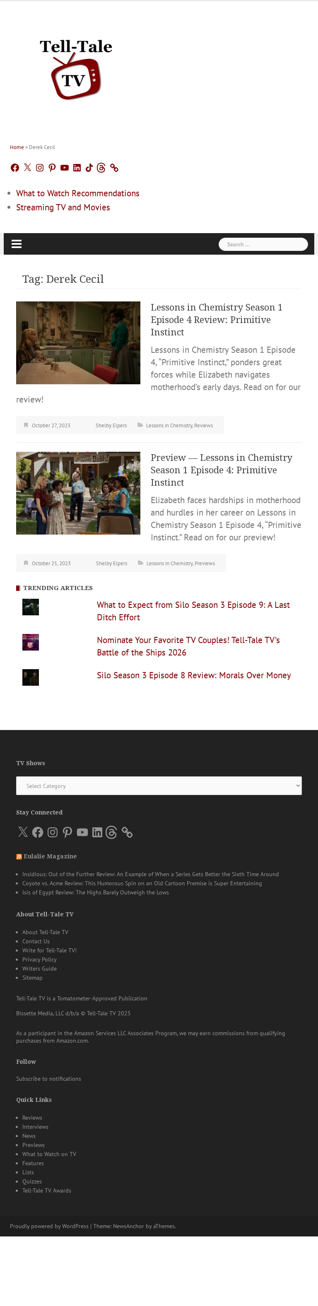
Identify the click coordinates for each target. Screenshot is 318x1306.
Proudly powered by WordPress (49, 1226)
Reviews (203, 425)
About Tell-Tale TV (45, 932)
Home (17, 147)
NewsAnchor (128, 1226)
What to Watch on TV (49, 1154)
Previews (205, 563)
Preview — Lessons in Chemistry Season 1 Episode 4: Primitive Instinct (221, 470)
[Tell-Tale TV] (76, 66)
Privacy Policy (39, 959)
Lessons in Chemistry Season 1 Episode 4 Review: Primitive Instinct (217, 319)
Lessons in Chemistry (169, 425)
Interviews (35, 1126)
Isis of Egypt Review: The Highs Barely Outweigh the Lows (95, 892)
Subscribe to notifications (48, 1078)
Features (33, 1163)
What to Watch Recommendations (78, 193)
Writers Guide (39, 968)
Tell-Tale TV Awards (46, 1190)
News (29, 1136)
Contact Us (36, 941)
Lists (28, 1172)
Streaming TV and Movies (63, 207)
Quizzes (32, 1181)
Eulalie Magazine (50, 856)
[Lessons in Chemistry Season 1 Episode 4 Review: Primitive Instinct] (78, 341)
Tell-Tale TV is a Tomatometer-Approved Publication (81, 998)
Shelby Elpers (111, 425)
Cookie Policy (155, 1290)
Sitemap (32, 977)
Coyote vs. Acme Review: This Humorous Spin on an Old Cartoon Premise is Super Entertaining (142, 883)
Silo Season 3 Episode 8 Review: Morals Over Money (194, 675)
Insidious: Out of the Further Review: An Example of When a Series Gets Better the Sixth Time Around (150, 874)
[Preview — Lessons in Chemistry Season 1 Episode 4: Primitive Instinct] (78, 492)
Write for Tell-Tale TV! (49, 950)
